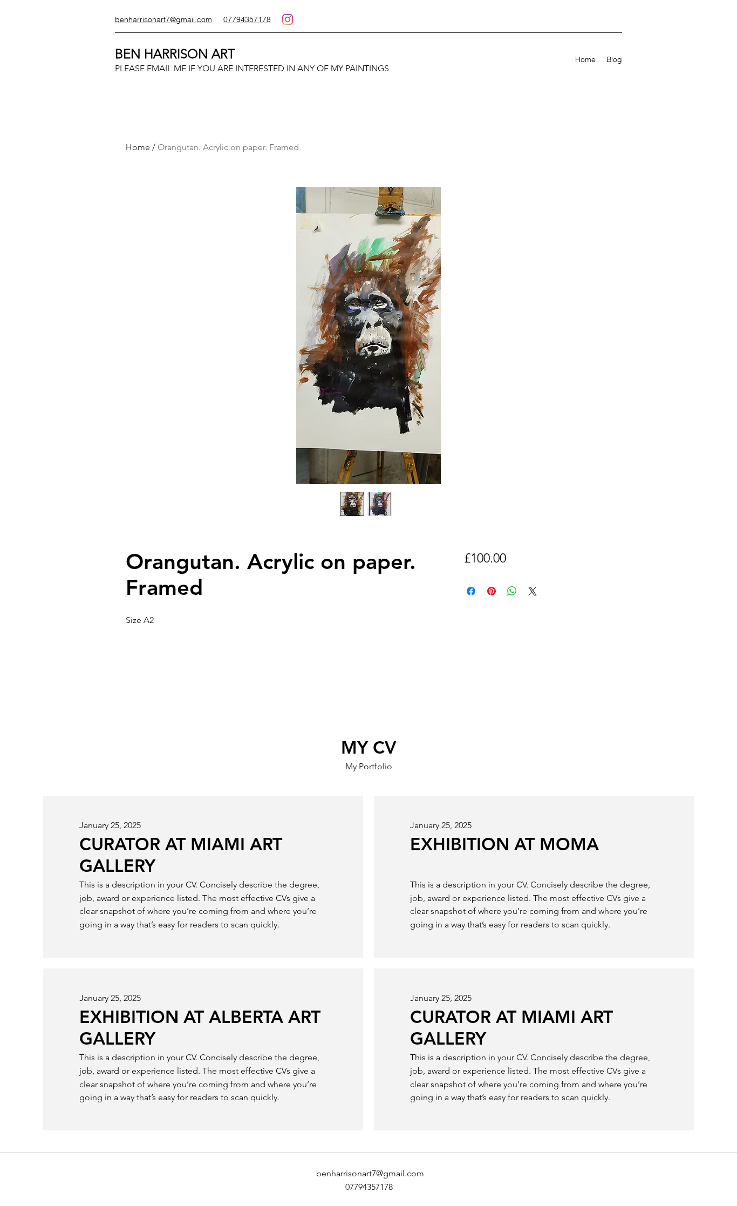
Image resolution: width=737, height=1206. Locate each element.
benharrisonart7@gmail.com (370, 1173)
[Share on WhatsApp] (512, 591)
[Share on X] (532, 591)
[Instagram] (287, 19)
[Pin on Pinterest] (491, 591)
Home (138, 147)
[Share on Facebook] (471, 591)
